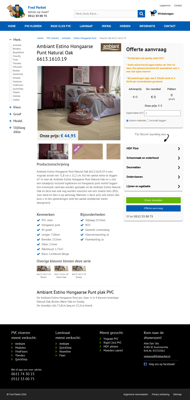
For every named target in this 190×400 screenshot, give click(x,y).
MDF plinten (111, 346)
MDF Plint (132, 148)
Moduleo (17, 81)
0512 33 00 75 (37, 16)
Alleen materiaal (137, 120)
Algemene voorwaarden (136, 394)
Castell (16, 99)
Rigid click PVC (61, 26)
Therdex (17, 63)
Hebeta (16, 96)
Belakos (17, 48)
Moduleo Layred (113, 350)
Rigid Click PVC (113, 342)
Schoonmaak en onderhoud (143, 158)
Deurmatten (134, 167)
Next (126, 103)
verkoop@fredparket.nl (157, 356)
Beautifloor (18, 52)
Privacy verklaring (160, 394)
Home (12, 26)
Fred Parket (37, 7)
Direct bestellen (153, 200)
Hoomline (18, 74)
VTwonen (17, 66)
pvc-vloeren (33, 26)
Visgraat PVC (111, 338)
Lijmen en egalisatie (138, 186)
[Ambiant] (111, 47)
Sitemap (177, 394)
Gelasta (16, 77)
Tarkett (16, 92)
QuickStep (18, 88)
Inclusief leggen (158, 120)
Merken (125, 26)
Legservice (165, 5)
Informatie (147, 26)
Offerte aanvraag (153, 208)
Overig (106, 26)
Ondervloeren (135, 176)
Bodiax (16, 70)
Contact (178, 5)
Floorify (17, 56)
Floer (15, 59)
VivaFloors (18, 85)
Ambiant (17, 45)
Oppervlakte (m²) (135, 112)
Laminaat (86, 26)
